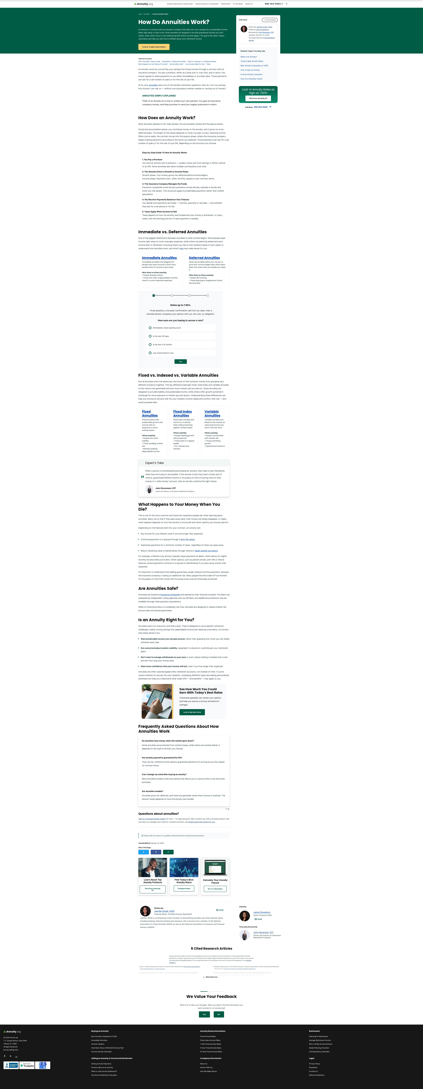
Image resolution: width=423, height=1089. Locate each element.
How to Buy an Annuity (250, 70)
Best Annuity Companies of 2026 (254, 65)
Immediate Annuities (159, 258)
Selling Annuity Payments (101, 1064)
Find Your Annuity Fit (258, 98)
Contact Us (313, 1071)
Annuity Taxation (97, 1044)
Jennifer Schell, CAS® (264, 27)
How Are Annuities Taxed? (252, 79)
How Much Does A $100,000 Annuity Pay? (107, 1048)
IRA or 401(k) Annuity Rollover (320, 1044)
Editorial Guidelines (316, 1075)
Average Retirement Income (320, 1040)
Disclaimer (313, 1067)
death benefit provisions (206, 551)
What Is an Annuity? (249, 57)
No (219, 1014)
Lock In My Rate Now (192, 712)
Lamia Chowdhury (262, 30)
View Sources (211, 977)
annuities (153, 85)
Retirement (225, 4)
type (181, 248)
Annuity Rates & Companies (207, 4)
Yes (204, 1014)
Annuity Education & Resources (180, 4)
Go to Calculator (215, 889)
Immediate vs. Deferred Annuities (174, 61)
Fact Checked (271, 20)
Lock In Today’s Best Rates (154, 47)
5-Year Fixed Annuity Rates (210, 1048)
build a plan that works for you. (202, 822)
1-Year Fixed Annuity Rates (210, 1044)
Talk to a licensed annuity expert (152, 819)
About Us (249, 4)
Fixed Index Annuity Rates (210, 1040)
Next (180, 361)
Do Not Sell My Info (11, 1050)
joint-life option (188, 539)
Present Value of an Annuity (102, 1067)
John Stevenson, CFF (266, 32)
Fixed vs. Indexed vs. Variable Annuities (202, 61)
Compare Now (184, 888)
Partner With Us (206, 1067)
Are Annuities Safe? (176, 64)
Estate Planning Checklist (319, 1048)
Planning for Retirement (318, 1036)
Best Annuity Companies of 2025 (104, 1036)
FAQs (208, 64)
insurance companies (170, 594)
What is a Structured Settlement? (104, 1071)
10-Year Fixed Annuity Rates (211, 1052)
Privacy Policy (314, 1064)
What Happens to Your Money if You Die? (153, 64)
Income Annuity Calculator (252, 74)
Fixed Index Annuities (182, 413)
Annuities (147, 14)
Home (140, 14)
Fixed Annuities (150, 413)
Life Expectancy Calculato (319, 1052)
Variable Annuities (212, 413)
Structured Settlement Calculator (104, 1075)
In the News (238, 4)
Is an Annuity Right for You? (195, 64)
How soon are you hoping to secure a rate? (180, 320)
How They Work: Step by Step (149, 61)
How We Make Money (208, 1071)
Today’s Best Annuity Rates (252, 61)
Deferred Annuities (204, 258)
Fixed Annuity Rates (208, 1036)
